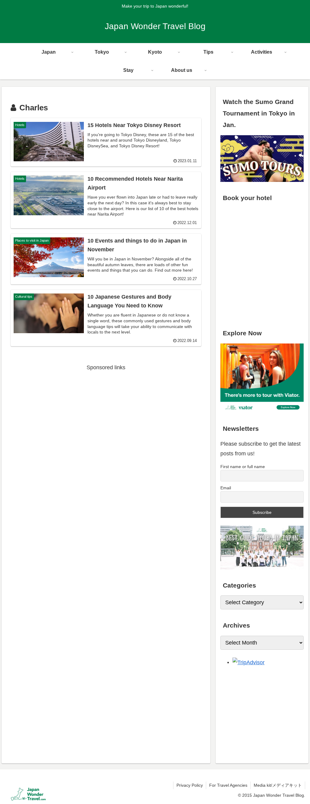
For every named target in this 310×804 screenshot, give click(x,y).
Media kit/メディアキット (278, 785)
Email (225, 487)
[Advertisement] (106, 414)
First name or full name (242, 466)
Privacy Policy (189, 785)
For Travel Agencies (228, 785)
